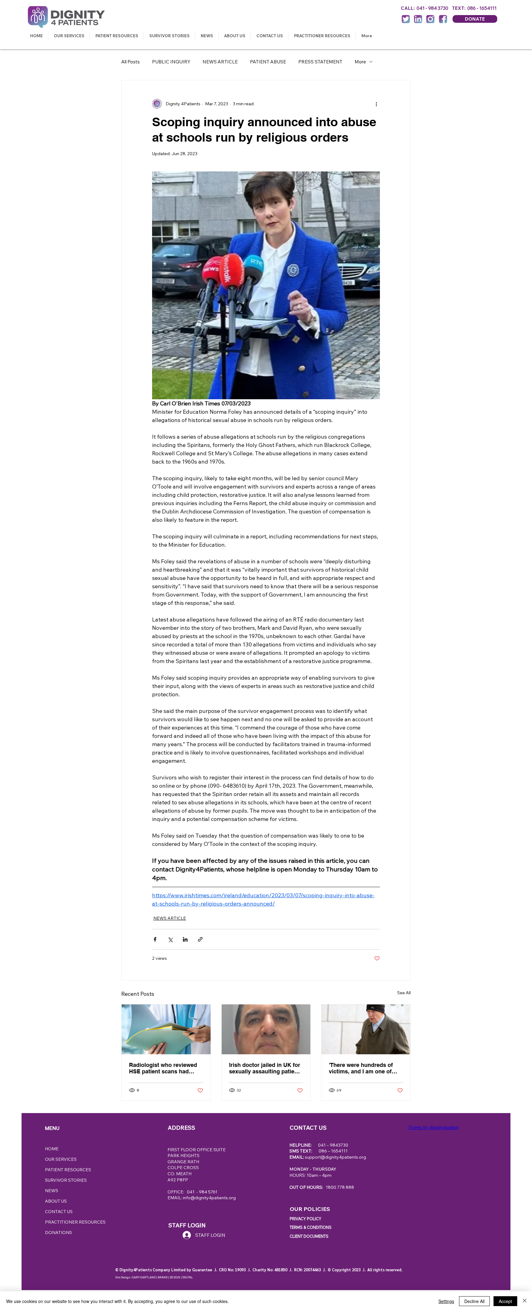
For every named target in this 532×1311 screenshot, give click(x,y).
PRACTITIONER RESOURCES (75, 1222)
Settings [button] (446, 1301)
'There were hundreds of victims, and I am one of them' (361, 1068)
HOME (51, 1149)
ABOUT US (56, 1201)
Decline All (474, 1301)
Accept (505, 1301)
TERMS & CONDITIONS (311, 1227)
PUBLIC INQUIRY (171, 62)
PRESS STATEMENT (320, 62)
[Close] (524, 1301)
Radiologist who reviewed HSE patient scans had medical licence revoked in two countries (164, 1068)
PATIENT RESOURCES (68, 1169)
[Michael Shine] (365, 1029)
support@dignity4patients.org (335, 1157)
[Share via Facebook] (155, 939)
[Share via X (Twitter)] (170, 939)
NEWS (51, 1190)
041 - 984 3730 (434, 8)
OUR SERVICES (61, 1159)
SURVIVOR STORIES (66, 1180)
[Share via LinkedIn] (185, 939)
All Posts (130, 62)
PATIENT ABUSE (268, 62)
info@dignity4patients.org (209, 1197)
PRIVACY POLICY (305, 1218)
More (360, 62)
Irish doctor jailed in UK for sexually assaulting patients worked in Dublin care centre (266, 1068)
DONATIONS (58, 1232)
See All (404, 992)
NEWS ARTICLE (220, 62)
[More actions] (376, 103)
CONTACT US (59, 1211)
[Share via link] (200, 939)
